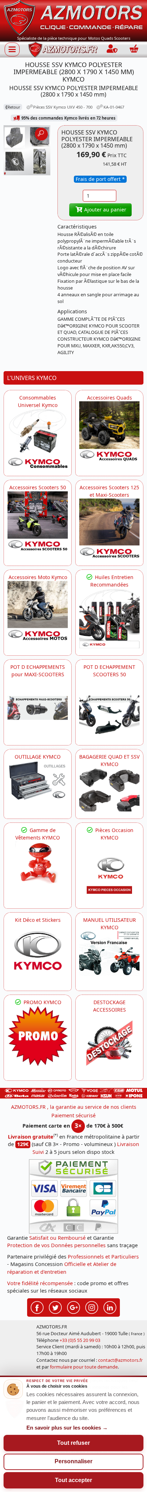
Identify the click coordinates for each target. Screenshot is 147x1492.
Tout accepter (73, 1480)
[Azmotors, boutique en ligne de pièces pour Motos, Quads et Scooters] (73, 17)
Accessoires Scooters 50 (37, 487)
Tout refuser (73, 1443)
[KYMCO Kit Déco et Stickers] (37, 954)
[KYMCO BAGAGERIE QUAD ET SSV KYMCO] (109, 789)
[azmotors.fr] (62, 49)
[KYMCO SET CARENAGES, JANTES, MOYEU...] (37, 1036)
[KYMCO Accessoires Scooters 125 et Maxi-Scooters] (109, 528)
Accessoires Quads (109, 397)
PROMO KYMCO (41, 1002)
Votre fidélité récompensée (40, 1283)
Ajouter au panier (104, 209)
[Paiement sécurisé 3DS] (73, 1196)
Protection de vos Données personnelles (56, 1245)
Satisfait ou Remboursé (57, 1237)
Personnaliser (73, 1461)
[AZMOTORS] (109, 1043)
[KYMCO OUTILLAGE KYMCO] (37, 780)
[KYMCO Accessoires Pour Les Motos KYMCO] (37, 611)
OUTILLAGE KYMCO (38, 756)
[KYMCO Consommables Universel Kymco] (37, 439)
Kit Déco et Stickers (38, 919)
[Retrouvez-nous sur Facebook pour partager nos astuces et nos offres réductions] (37, 1307)
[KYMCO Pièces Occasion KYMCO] (109, 871)
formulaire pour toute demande (84, 1367)
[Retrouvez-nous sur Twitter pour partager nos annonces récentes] (55, 1307)
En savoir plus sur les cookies (67, 1428)
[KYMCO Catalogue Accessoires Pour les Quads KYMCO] (109, 431)
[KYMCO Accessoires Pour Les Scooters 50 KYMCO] (37, 521)
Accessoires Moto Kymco (38, 577)
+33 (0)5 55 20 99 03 (80, 1340)
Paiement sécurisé (73, 1115)
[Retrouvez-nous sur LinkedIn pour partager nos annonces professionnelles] (109, 1307)
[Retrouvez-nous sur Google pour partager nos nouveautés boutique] (73, 1307)
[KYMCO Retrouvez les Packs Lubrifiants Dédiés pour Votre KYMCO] (109, 618)
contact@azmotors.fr (120, 1360)
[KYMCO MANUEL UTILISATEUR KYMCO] (109, 953)
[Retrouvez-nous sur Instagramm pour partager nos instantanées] (91, 1307)
